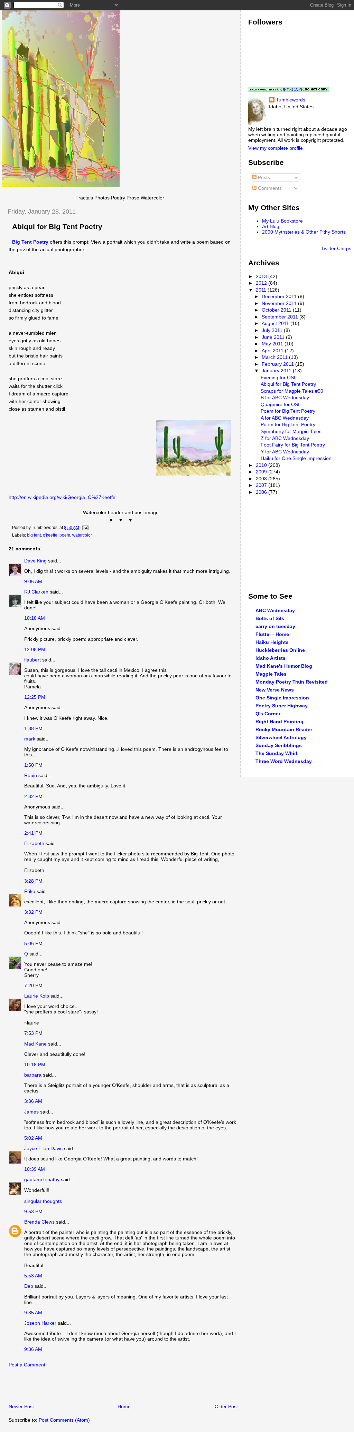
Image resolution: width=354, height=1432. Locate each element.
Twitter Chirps (336, 248)
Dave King (35, 560)
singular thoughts (43, 1201)
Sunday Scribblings (278, 745)
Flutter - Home (272, 634)
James (31, 1112)
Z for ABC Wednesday (285, 438)
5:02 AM (33, 1138)
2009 (262, 471)
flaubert (32, 660)
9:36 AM (33, 1349)
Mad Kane (35, 1044)
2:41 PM (33, 833)
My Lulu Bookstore (282, 221)
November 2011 (280, 303)
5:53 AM (33, 1275)
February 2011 (278, 364)
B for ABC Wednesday (285, 397)
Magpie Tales (271, 674)
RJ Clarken (36, 592)
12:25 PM (34, 697)
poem (64, 535)
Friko (29, 891)
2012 (262, 283)
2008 (262, 478)
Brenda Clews (39, 1222)
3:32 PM (33, 912)
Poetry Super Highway (281, 705)
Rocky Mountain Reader (283, 729)
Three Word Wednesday (283, 761)
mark (29, 739)
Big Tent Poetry (30, 242)
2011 (262, 290)
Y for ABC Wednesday (285, 451)
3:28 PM (33, 881)
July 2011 (273, 330)
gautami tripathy (41, 1179)
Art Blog (270, 226)
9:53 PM (33, 1211)
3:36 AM (33, 1101)
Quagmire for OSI (280, 404)
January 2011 (277, 370)
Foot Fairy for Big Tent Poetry (293, 445)
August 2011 (276, 323)
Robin (30, 775)
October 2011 (277, 310)
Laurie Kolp (36, 996)
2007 (262, 485)
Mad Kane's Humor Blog (283, 666)
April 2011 (273, 350)
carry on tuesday (275, 626)
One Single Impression (282, 697)
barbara (32, 1075)
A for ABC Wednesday (285, 418)
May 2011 (273, 343)
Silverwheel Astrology (281, 737)
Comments (269, 188)
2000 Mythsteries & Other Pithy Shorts (304, 232)
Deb (28, 1286)
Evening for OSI (278, 377)
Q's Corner (267, 713)
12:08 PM (34, 649)
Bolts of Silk (269, 618)
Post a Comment (27, 1364)
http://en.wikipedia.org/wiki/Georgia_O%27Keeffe (62, 497)
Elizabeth (34, 843)
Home (124, 1406)
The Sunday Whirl (276, 753)
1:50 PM (33, 765)
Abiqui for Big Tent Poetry (57, 227)
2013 (262, 276)
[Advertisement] (83, 1387)
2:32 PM (33, 796)
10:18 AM (34, 618)
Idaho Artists (270, 658)
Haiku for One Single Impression (296, 458)
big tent (34, 535)
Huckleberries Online (280, 650)
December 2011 (280, 296)
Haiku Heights (272, 642)
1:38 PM (33, 728)
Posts (263, 177)
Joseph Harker (40, 1323)
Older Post (226, 1406)
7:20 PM (33, 985)
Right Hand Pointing (279, 721)
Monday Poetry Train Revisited (291, 682)
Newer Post (21, 1406)
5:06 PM (33, 943)
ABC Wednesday (275, 610)
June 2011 (274, 337)
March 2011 (275, 357)
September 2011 (280, 317)
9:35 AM (33, 1312)
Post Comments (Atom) (64, 1420)
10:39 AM (34, 1169)
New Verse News (274, 690)
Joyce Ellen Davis (43, 1148)
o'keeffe (50, 535)
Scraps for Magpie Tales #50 (292, 391)
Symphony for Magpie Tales (291, 431)
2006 (262, 492)
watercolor (82, 535)
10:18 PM (34, 1064)
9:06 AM (33, 581)
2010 (262, 465)
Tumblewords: (291, 99)
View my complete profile (275, 148)
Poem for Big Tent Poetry (288, 411)
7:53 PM (33, 1033)
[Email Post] (84, 527)
